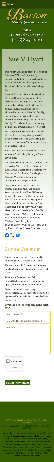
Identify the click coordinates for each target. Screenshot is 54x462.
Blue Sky (17, 235)
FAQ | (8, 420)
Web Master (27, 422)
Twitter (12, 235)
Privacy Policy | (32, 420)
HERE (8, 308)
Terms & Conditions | (18, 420)
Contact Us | (43, 420)
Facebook (7, 235)
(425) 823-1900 (27, 40)
